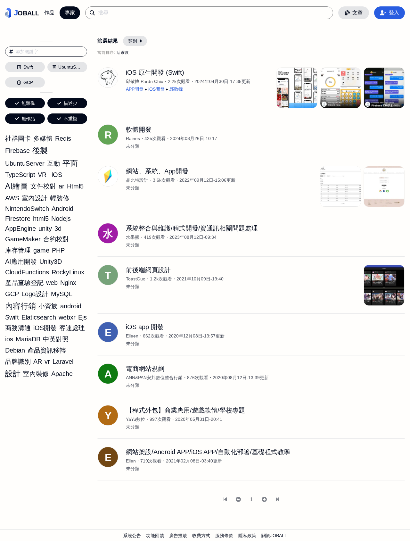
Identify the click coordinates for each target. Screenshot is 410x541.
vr (47, 361)
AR (37, 361)
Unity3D (50, 261)
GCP (12, 293)
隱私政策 (247, 535)
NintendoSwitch (27, 208)
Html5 (75, 186)
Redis (63, 138)
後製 (40, 150)
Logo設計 (34, 293)
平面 (70, 163)
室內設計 (34, 198)
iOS (57, 174)
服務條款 (224, 535)
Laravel (63, 361)
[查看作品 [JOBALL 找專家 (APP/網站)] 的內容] (296, 87)
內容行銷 (20, 306)
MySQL (61, 293)
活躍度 (123, 52)
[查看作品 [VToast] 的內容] (384, 285)
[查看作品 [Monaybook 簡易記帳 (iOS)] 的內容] (340, 87)
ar (61, 186)
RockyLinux (68, 272)
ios (9, 339)
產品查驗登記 (24, 282)
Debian (15, 350)
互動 (53, 163)
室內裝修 (36, 373)
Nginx (68, 282)
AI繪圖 (16, 186)
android (70, 306)
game (41, 250)
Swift (12, 317)
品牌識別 (18, 361)
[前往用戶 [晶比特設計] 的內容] (108, 176)
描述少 (70, 103)
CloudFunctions (27, 272)
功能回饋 (155, 535)
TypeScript (20, 174)
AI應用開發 (21, 261)
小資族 (48, 306)
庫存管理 (18, 250)
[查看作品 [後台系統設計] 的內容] (340, 186)
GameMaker (23, 239)
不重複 (70, 118)
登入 (394, 12)
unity (45, 228)
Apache (62, 373)
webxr (67, 317)
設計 (12, 373)
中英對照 (56, 339)
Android (62, 208)
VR (42, 174)
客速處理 (72, 327)
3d (58, 228)
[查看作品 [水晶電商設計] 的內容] (384, 186)
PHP (58, 250)
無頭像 (28, 103)
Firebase (17, 150)
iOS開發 (45, 327)
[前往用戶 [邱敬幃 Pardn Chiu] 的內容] (108, 77)
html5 (41, 218)
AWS (12, 198)
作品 (49, 12)
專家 (70, 12)
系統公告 (132, 535)
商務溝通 (18, 327)
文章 (357, 12)
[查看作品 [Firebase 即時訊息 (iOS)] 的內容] (384, 87)
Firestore (17, 218)
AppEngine (20, 228)
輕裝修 (59, 198)
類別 (132, 41)
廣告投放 (178, 535)
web (52, 282)
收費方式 (201, 535)
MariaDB (28, 339)
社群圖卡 (18, 138)
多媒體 (43, 138)
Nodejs (61, 218)
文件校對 (43, 186)
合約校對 (56, 239)
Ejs (82, 317)
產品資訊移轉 (47, 350)
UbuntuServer (25, 163)
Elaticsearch (38, 317)
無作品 (28, 118)
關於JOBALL (274, 535)
